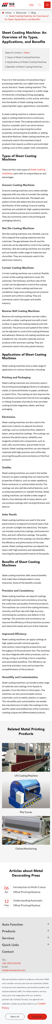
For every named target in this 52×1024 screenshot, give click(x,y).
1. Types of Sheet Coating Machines (22, 57)
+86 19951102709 (11, 963)
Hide (26, 52)
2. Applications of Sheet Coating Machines (26, 61)
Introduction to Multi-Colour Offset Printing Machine (25, 889)
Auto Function (12, 924)
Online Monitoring (26, 848)
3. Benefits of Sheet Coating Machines (23, 66)
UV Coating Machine (26, 775)
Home (8, 12)
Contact (8, 951)
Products (8, 931)
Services (8, 938)
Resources (21, 12)
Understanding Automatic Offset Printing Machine (23, 903)
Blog (33, 12)
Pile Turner (26, 812)
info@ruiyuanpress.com (13, 970)
